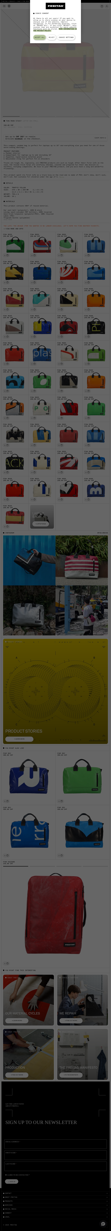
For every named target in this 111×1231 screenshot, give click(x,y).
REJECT (52, 37)
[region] (55, 21)
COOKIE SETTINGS (66, 37)
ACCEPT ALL (39, 37)
